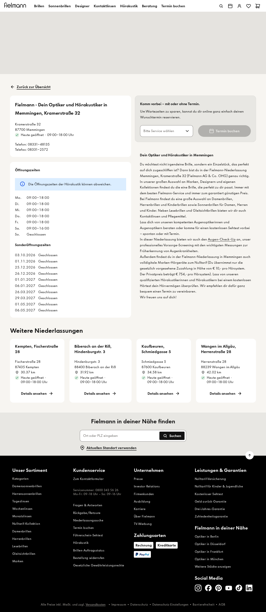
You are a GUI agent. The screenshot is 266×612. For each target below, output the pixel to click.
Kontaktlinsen (105, 6)
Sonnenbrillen (59, 6)
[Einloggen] (239, 6)
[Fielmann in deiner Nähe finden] (230, 6)
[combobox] (161, 131)
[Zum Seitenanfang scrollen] (249, 455)
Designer (82, 6)
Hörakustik (129, 6)
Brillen (39, 6)
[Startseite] (15, 5)
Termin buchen (173, 6)
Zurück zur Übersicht (33, 87)
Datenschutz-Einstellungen (170, 604)
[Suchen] (221, 6)
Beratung (149, 6)
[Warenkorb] (258, 6)
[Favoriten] (248, 6)
